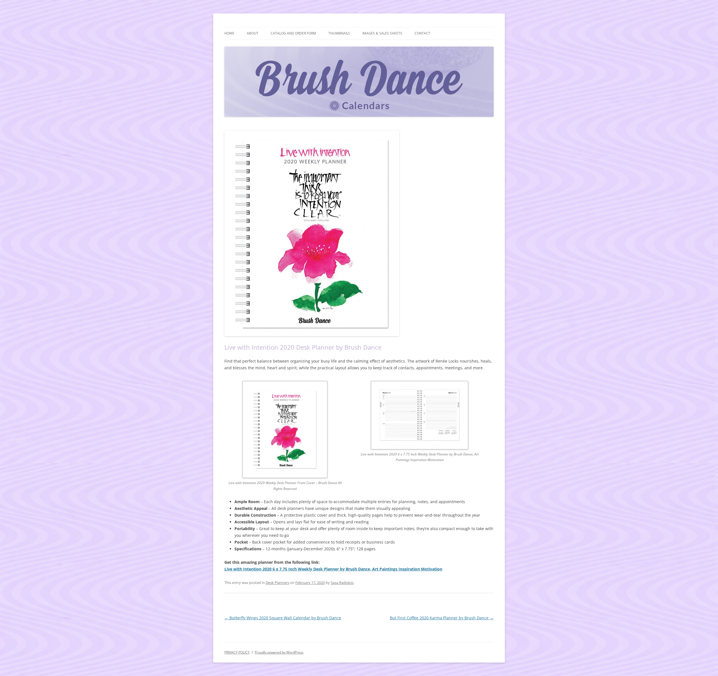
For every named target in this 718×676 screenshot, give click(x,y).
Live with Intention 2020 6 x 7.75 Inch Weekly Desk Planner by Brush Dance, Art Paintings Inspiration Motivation (333, 569)
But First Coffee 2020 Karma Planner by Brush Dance (442, 617)
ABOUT (252, 33)
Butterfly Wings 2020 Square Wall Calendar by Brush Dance (282, 617)
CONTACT (422, 33)
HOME (229, 33)
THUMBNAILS (339, 33)
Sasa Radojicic (342, 582)
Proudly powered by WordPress (279, 652)
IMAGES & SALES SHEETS (382, 33)
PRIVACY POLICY (237, 652)
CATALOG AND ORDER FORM (293, 33)
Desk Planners (277, 582)
